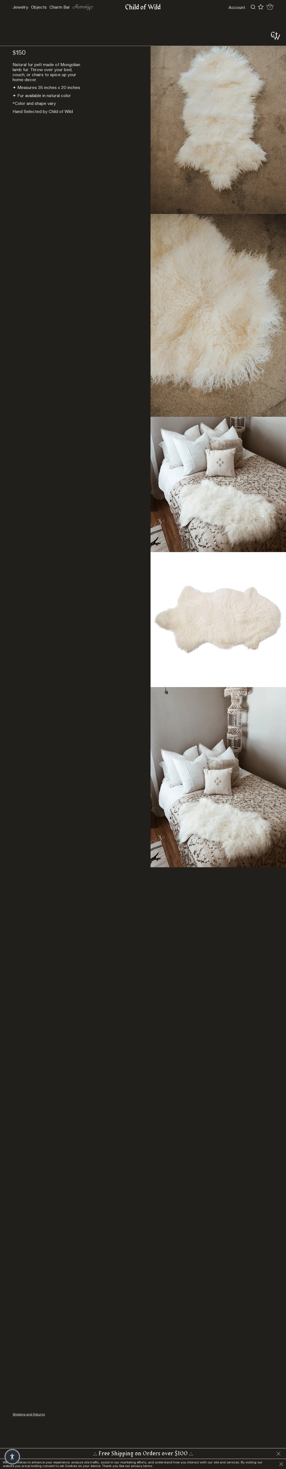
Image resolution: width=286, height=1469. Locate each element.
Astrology (83, 7)
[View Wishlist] (261, 7)
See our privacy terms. (136, 1466)
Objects (39, 6)
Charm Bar (59, 6)
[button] (12, 1457)
